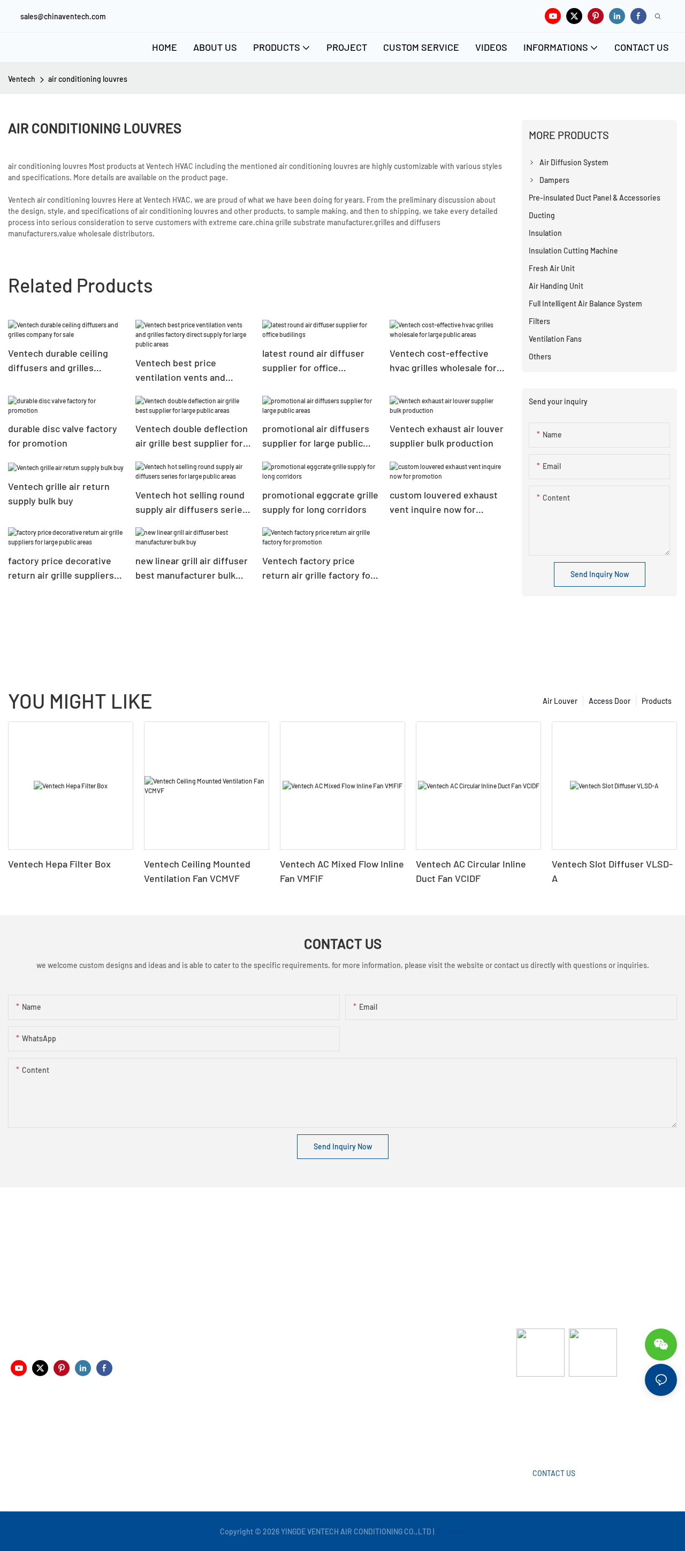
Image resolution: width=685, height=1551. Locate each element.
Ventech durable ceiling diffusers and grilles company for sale (58, 361)
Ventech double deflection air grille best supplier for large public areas (191, 436)
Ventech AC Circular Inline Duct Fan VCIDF (471, 871)
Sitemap (451, 1531)
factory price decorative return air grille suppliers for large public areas (61, 568)
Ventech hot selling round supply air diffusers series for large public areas (191, 503)
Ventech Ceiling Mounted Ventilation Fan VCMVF (197, 871)
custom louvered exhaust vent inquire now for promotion (444, 503)
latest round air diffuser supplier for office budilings (313, 361)
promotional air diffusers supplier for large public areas (315, 436)
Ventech (21, 78)
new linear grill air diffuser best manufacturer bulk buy (191, 568)
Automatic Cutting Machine (561, 1418)
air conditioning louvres (87, 78)
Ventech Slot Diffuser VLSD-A (612, 871)
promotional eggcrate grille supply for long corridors (320, 502)
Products (657, 700)
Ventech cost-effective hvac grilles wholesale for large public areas (443, 361)
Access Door (609, 700)
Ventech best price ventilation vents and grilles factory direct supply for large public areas (182, 371)
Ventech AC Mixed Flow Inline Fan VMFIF (342, 871)
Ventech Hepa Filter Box (59, 864)
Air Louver (560, 700)
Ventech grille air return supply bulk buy (59, 493)
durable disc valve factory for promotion (62, 436)
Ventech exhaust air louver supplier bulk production (447, 436)
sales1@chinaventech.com (353, 1427)
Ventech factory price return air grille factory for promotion (318, 568)
